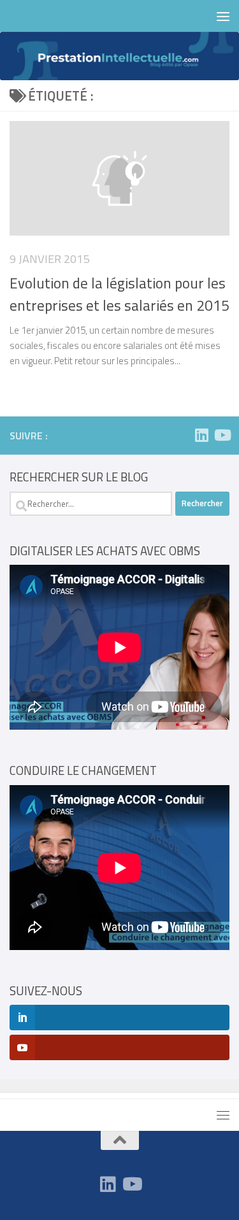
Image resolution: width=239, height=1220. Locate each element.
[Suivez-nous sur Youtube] (221, 435)
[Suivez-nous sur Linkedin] (201, 435)
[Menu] (223, 16)
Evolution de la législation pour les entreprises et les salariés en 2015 (119, 294)
